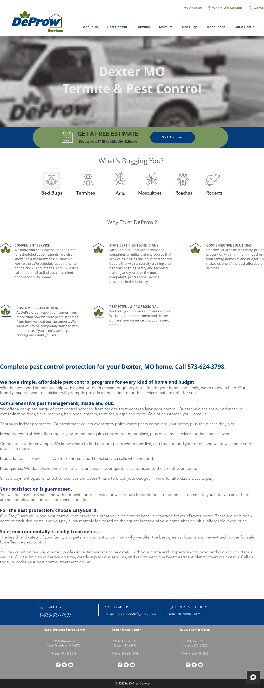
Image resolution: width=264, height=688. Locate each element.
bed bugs (72, 413)
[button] (117, 27)
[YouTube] (70, 664)
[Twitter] (64, 664)
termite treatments (122, 408)
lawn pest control (161, 408)
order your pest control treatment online (53, 561)
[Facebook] (58, 664)
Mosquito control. (16, 433)
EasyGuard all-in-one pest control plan (43, 515)
